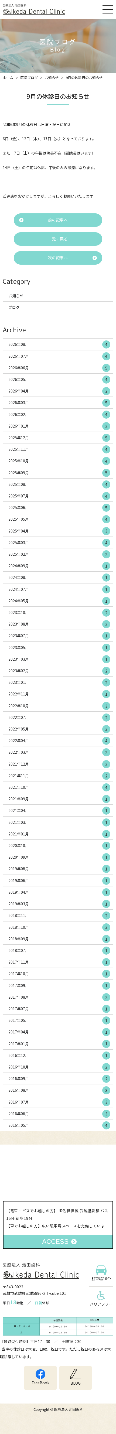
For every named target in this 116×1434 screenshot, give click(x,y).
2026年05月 (57, 379)
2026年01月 (57, 426)
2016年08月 (57, 1090)
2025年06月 (57, 507)
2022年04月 (57, 740)
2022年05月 (57, 729)
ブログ (14, 307)
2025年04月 (57, 531)
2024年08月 (57, 577)
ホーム (8, 77)
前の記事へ (58, 220)
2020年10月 (57, 845)
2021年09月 (57, 799)
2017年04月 (57, 1032)
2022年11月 (57, 694)
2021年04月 (57, 810)
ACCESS (55, 1241)
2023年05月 (57, 647)
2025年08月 (57, 484)
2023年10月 (57, 612)
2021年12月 (57, 764)
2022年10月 (57, 706)
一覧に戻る (58, 238)
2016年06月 (57, 1114)
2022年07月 (57, 717)
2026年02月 (57, 414)
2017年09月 (57, 985)
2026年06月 (57, 368)
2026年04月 (57, 391)
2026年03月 (57, 402)
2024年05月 (57, 601)
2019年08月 (57, 869)
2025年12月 (57, 438)
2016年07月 (57, 1102)
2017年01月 (57, 1044)
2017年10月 (57, 974)
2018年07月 (57, 950)
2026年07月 (57, 356)
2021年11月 (57, 776)
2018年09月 (57, 939)
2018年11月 (57, 915)
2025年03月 (57, 542)
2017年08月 (57, 997)
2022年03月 (57, 752)
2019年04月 (57, 892)
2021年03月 (57, 822)
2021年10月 (57, 787)
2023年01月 (57, 682)
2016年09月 (57, 1078)
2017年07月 (57, 1009)
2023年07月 (57, 636)
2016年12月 (57, 1055)
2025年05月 (57, 519)
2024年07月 (57, 589)
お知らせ (52, 77)
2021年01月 (57, 834)
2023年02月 (57, 671)
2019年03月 (57, 904)
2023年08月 (57, 624)
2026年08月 (57, 344)
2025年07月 (57, 496)
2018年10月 (57, 927)
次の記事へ (58, 257)
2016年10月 (57, 1067)
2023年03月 (57, 659)
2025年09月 (57, 473)
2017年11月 (57, 962)
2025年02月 (57, 554)
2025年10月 (57, 461)
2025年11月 (57, 449)
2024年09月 (57, 566)
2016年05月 (57, 1125)
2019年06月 (57, 880)
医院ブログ (29, 77)
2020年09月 (57, 857)
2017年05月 (57, 1020)
